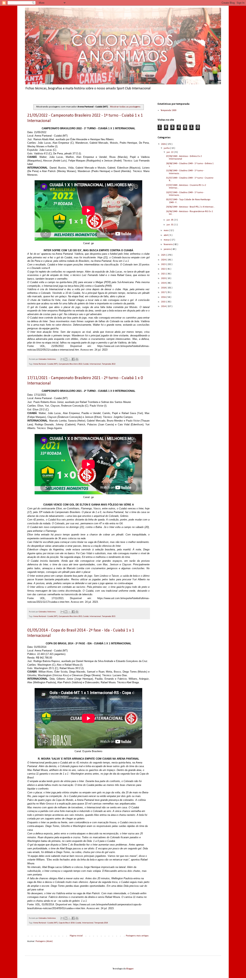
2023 (163, 264)
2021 (163, 274)
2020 (163, 278)
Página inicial (76, 936)
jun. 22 (170, 152)
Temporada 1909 (168, 110)
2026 (163, 144)
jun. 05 (170, 220)
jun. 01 (170, 225)
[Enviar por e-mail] (62, 359)
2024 (163, 260)
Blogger (129, 969)
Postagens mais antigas (137, 936)
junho (167, 148)
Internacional (95, 364)
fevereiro (168, 244)
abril (166, 235)
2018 (163, 288)
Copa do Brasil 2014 (67, 923)
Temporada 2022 (108, 364)
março (167, 240)
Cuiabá (86, 364)
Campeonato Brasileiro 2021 (70, 616)
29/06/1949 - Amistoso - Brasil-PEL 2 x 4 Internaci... (190, 207)
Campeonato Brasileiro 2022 (70, 364)
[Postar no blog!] (66, 359)
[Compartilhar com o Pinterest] (77, 359)
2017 (163, 292)
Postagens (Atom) (44, 941)
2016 (163, 297)
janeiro (167, 249)
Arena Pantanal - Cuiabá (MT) (45, 364)
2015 (163, 302)
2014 (163, 306)
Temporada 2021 (108, 616)
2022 (163, 269)
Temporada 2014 (101, 923)
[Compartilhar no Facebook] (73, 359)
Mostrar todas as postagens (125, 106)
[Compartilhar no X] (69, 359)
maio (166, 230)
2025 (163, 255)
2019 (163, 283)
